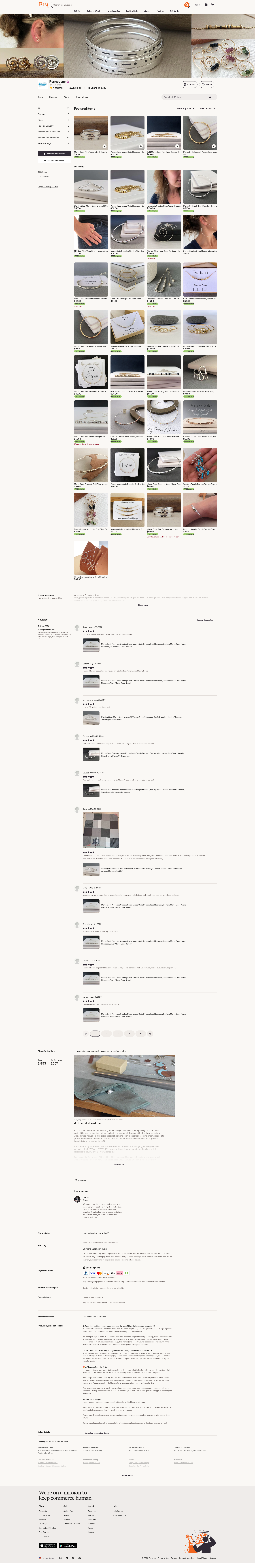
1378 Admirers (43, 176)
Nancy (85, 997)
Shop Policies (82, 97)
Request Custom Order (55, 154)
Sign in (197, 5)
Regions (212, 1558)
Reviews (53, 97)
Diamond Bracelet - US (183, 1463)
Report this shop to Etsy (48, 187)
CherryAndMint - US (91, 1463)
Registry (160, 11)
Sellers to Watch (93, 11)
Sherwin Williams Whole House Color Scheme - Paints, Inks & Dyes (57, 1451)
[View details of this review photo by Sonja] (101, 830)
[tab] (54, 108)
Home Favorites (113, 11)
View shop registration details (97, 1433)
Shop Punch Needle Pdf (139, 1450)
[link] (86, 1033)
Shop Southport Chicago (139, 1463)
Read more (143, 605)
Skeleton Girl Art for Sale (139, 1466)
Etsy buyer (87, 700)
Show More (127, 1475)
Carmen (86, 736)
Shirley (85, 627)
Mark (85, 663)
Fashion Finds (132, 11)
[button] (189, 84)
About (66, 97)
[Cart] (212, 5)
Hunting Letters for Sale (48, 1463)
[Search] (187, 5)
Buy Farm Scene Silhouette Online (52, 1466)
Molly (85, 888)
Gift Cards (174, 11)
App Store (48, 1545)
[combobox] (117, 5)
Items (40, 97)
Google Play (68, 1545)
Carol (85, 960)
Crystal (85, 924)
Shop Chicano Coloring (92, 1450)
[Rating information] (50, 87)
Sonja (85, 809)
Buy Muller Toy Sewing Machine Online (190, 1450)
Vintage (147, 11)
